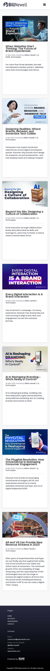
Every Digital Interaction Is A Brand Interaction (24, 295)
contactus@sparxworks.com (19, 639)
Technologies (16, 57)
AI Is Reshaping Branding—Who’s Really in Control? (23, 378)
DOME (8, 57)
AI (38, 55)
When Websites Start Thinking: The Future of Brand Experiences (21, 49)
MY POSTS (11, 619)
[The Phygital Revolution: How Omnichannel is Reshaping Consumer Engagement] (25, 454)
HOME (10, 616)
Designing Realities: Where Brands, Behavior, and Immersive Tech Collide (23, 131)
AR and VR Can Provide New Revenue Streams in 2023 (24, 543)
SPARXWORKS (13, 621)
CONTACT (11, 624)
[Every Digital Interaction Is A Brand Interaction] (25, 289)
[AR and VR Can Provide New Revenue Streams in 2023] (25, 537)
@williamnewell (13, 645)
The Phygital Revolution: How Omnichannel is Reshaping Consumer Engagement (25, 462)
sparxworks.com (14, 651)
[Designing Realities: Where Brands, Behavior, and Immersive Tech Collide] (25, 123)
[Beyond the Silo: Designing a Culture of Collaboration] (25, 206)
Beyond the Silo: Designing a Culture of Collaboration (24, 213)
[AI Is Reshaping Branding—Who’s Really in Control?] (25, 371)
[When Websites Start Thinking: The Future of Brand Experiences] (25, 41)
